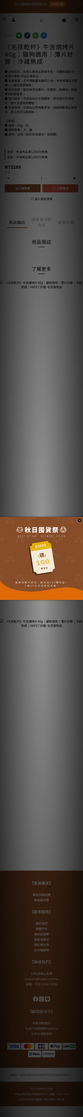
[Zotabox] (80, 596)
